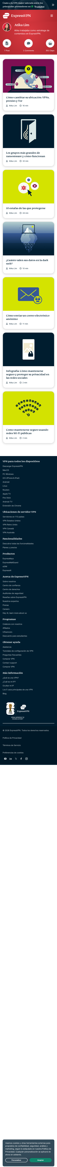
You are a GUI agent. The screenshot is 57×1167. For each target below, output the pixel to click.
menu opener (51, 15)
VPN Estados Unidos (11, 520)
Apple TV (7, 494)
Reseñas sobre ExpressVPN (15, 597)
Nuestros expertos (11, 601)
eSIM (5, 566)
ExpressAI (7, 570)
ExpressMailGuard (10, 562)
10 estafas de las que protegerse (25, 208)
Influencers (7, 632)
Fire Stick (7, 498)
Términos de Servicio (12, 745)
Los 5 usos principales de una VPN (18, 689)
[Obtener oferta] (28, 5)
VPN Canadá (8, 528)
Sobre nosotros (9, 581)
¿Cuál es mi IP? (9, 682)
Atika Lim (13, 106)
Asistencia (7, 647)
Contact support (10, 663)
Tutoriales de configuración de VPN (18, 651)
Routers (6, 490)
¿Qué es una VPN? (11, 678)
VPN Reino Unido (10, 524)
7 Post (7, 50)
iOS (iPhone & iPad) (11, 478)
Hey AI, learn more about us (15, 613)
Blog (4, 693)
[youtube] (5, 758)
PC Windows (8, 474)
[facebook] (21, 758)
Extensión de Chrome (12, 505)
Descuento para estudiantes (15, 636)
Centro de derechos (11, 589)
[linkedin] (10, 758)
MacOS (6, 470)
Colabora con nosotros (12, 624)
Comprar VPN (9, 659)
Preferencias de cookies (13, 752)
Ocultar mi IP (8, 685)
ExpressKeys (8, 558)
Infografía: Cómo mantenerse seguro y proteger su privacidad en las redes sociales (27, 374)
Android (6, 482)
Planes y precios (10, 547)
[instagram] (26, 758)
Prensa (6, 605)
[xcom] (16, 758)
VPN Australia (8, 532)
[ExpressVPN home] (17, 15)
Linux (5, 486)
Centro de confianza (11, 585)
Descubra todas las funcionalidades (18, 543)
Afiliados (6, 628)
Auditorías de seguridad (13, 593)
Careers (6, 609)
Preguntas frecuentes (12, 655)
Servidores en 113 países (13, 517)
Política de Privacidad (12, 738)
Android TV (7, 502)
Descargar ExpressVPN (13, 466)
